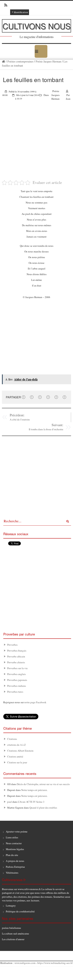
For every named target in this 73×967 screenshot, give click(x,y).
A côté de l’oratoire (20, 419)
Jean (68, 98)
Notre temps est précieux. (34, 790)
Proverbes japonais (17, 680)
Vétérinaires (12, 872)
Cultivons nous (37, 25)
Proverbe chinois (16, 662)
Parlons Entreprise (15, 866)
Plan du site (12, 855)
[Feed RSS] (4, 5)
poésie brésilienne (11, 928)
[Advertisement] (36, 143)
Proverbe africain (16, 656)
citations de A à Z (16, 744)
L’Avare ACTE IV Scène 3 (31, 801)
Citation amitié (15, 756)
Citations (12, 739)
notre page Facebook (35, 702)
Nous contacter (14, 843)
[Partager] (23, 397)
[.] (3, 61)
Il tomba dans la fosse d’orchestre (46, 429)
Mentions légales (15, 849)
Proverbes (12, 644)
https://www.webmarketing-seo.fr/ (55, 963)
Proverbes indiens (16, 686)
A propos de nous (15, 861)
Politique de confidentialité (20, 911)
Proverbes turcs (15, 691)
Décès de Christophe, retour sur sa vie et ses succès (43, 784)
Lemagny (11, 905)
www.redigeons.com (24, 963)
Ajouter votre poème (16, 831)
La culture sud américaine (15, 933)
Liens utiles (12, 837)
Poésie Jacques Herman (48, 61)
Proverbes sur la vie (17, 668)
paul (9, 801)
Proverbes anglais (16, 674)
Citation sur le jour (17, 762)
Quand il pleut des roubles (43, 807)
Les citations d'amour (13, 939)
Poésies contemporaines (20, 61)
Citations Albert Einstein (20, 750)
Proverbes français (16, 650)
